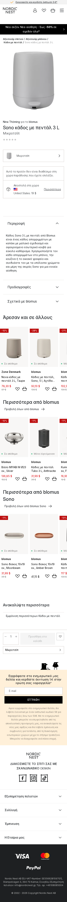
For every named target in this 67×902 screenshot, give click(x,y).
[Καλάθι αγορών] (52, 10)
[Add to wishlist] (17, 389)
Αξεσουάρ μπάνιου (36, 39)
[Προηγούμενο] (6, 81)
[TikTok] (44, 777)
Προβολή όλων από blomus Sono (25, 506)
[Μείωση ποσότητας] (5, 636)
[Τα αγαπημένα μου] (43, 10)
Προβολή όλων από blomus (21, 409)
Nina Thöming (11, 121)
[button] (9, 140)
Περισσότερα (52, 189)
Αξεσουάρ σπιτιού (13, 39)
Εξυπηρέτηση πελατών (21, 796)
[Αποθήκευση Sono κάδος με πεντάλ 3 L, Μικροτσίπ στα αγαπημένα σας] (60, 636)
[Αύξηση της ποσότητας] (16, 636)
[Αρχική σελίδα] (10, 10)
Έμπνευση (12, 823)
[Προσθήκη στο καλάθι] (24, 389)
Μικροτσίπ (11, 649)
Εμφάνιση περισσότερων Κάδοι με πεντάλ (33, 615)
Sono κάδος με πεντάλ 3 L (39, 42)
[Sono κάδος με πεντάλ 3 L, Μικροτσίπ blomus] (33, 80)
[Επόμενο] (60, 81)
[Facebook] (22, 777)
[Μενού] (61, 10)
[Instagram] (33, 777)
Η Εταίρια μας (15, 837)
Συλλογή (11, 810)
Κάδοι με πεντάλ (13, 42)
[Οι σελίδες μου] (35, 10)
